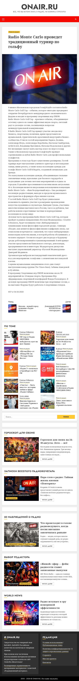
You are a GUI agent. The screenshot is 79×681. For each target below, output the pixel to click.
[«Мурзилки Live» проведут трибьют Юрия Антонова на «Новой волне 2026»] (48, 354)
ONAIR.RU (39, 6)
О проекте (47, 655)
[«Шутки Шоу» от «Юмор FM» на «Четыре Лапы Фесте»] (11, 354)
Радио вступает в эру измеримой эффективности (53, 604)
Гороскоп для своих (62, 334)
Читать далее (47, 459)
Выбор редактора (12, 583)
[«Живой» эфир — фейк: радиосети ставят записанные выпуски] (21, 574)
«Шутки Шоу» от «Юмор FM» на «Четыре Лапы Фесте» (27, 354)
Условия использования (53, 642)
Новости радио (14, 32)
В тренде (23, 332)
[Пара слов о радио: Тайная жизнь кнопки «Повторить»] (21, 488)
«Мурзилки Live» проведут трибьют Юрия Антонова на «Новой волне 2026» (64, 354)
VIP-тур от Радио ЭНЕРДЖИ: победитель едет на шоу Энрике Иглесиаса (29, 341)
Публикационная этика (52, 645)
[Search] (75, 19)
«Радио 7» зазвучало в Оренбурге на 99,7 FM (29, 370)
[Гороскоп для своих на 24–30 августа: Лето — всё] (48, 338)
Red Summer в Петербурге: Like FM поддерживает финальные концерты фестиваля (65, 372)
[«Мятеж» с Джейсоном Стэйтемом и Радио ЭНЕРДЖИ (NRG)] (48, 386)
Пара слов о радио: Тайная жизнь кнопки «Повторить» (56, 480)
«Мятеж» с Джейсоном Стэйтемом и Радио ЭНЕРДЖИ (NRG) (65, 386)
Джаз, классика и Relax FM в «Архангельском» (64, 402)
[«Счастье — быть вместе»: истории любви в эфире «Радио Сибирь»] (11, 386)
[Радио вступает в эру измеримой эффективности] (21, 613)
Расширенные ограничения (16, 665)
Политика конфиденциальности (56, 649)
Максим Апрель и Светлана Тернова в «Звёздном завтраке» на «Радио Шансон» (29, 405)
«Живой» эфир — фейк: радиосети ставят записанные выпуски (54, 567)
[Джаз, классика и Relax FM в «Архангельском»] (48, 402)
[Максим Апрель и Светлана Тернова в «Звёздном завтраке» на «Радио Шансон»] (11, 402)
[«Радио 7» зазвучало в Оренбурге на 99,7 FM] (11, 370)
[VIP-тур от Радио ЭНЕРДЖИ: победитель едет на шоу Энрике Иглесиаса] (11, 338)
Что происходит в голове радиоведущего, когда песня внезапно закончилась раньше (56, 527)
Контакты (47, 662)
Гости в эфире (24, 396)
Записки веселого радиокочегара (17, 495)
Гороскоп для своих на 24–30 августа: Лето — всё (65, 341)
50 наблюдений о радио (14, 544)
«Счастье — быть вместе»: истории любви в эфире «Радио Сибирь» (27, 388)
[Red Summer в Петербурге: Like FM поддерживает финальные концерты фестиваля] (48, 370)
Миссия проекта (49, 659)
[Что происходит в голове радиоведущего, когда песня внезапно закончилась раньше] (21, 534)
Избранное (30, 332)
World (8, 622)
